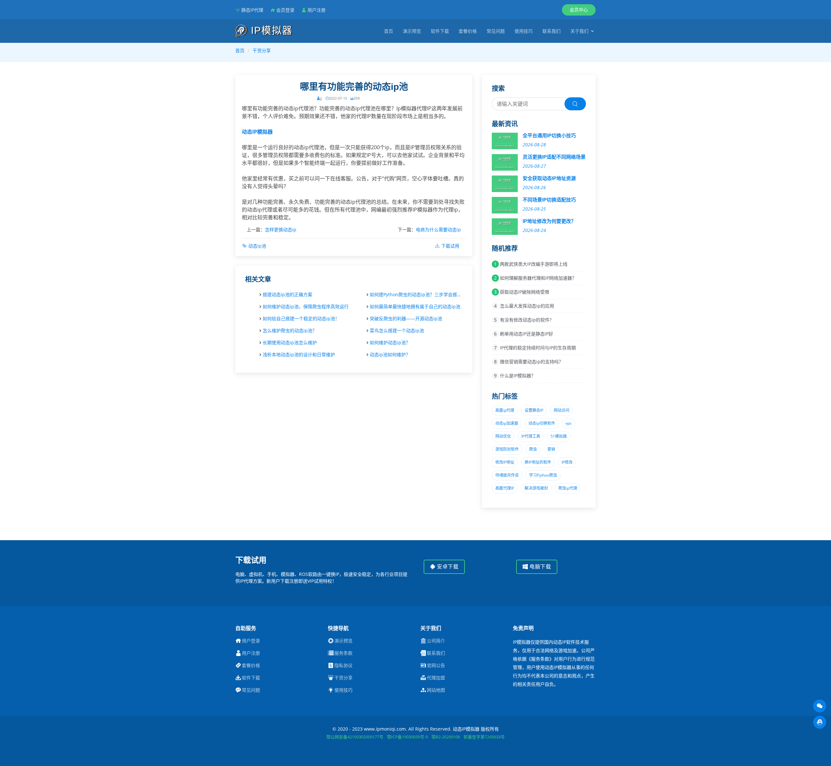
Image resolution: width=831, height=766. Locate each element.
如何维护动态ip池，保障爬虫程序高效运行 (306, 306)
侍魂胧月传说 (507, 475)
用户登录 (251, 640)
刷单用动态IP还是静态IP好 (526, 334)
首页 (388, 31)
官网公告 (436, 665)
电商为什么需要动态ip (438, 229)
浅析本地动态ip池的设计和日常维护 (299, 354)
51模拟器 (559, 436)
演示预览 (412, 31)
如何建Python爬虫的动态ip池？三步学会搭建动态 (420, 294)
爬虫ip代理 (567, 488)
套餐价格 (468, 31)
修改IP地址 (504, 462)
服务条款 (343, 653)
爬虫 (533, 449)
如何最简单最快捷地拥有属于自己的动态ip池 (415, 306)
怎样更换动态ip (280, 229)
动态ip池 (257, 246)
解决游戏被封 (536, 488)
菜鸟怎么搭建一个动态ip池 (397, 330)
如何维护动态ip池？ (390, 342)
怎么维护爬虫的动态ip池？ (290, 330)
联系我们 (551, 31)
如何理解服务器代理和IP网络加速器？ (538, 278)
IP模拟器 (270, 30)
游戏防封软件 (507, 449)
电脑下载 (539, 566)
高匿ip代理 (504, 410)
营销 (551, 449)
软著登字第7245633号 (484, 737)
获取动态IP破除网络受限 (524, 292)
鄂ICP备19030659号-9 (407, 737)
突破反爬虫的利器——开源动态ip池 (406, 318)
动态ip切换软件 (541, 423)
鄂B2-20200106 (445, 737)
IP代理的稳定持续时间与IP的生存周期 (538, 348)
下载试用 (450, 246)
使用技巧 (524, 31)
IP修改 (567, 462)
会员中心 (579, 9)
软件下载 (440, 31)
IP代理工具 (530, 436)
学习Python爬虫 (543, 475)
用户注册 (316, 10)
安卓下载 (447, 566)
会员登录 (285, 10)
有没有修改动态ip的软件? (526, 320)
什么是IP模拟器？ (518, 375)
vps (568, 423)
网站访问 (561, 410)
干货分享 (262, 50)
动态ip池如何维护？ (390, 354)
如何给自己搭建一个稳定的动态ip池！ (301, 318)
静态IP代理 (252, 10)
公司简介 (436, 640)
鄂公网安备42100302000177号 (354, 737)
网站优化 (503, 436)
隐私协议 (343, 665)
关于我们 (579, 31)
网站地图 (436, 690)
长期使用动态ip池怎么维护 (290, 342)
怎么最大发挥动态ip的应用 (527, 306)
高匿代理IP (504, 488)
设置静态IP (534, 410)
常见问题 (496, 31)
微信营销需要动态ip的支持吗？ (531, 362)
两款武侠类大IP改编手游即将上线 (533, 264)
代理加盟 (436, 677)
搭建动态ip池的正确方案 (287, 294)
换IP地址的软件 (538, 462)
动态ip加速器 (506, 423)
